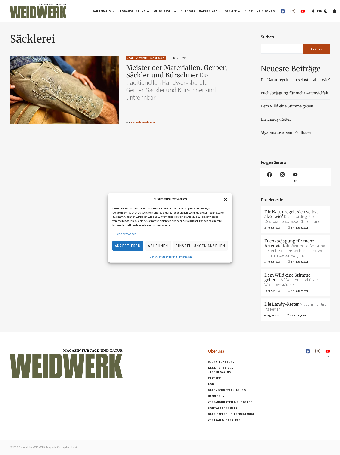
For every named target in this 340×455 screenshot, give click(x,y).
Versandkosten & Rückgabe (230, 402)
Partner (214, 378)
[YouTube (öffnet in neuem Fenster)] (302, 11)
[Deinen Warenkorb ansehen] (334, 11)
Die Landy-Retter (276, 119)
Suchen (267, 37)
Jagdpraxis (157, 58)
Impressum (186, 256)
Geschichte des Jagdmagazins (220, 370)
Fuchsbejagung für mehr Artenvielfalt (294, 93)
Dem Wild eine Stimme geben (287, 106)
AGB (211, 384)
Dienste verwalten (125, 233)
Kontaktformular (222, 408)
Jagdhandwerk (137, 58)
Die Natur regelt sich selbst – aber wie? (295, 80)
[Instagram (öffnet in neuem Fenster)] (293, 11)
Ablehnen (158, 245)
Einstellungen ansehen (200, 245)
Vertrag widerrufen (224, 420)
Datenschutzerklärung (163, 256)
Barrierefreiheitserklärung (231, 414)
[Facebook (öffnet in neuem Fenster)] (283, 11)
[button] (225, 199)
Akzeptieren (128, 245)
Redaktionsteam (221, 361)
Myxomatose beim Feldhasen (287, 132)
